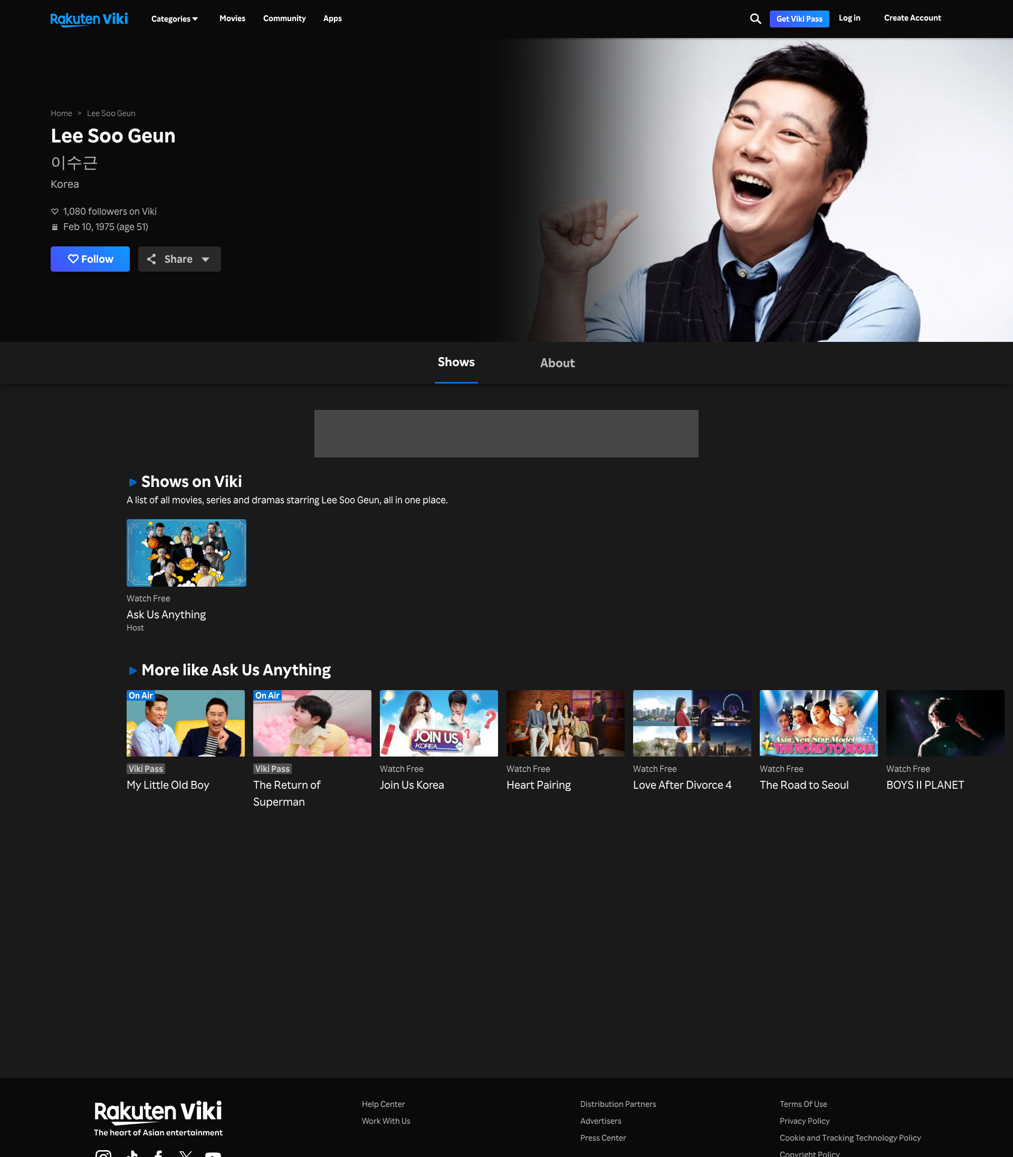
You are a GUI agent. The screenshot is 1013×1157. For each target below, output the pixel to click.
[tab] (456, 363)
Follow (97, 258)
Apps (332, 18)
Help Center (383, 1104)
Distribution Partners (618, 1104)
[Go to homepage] (89, 18)
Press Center (603, 1138)
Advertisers (601, 1121)
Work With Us (386, 1121)
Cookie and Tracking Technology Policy (850, 1138)
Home (61, 113)
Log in (850, 18)
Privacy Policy (805, 1121)
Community (284, 18)
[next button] (862, 732)
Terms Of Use (803, 1104)
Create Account (912, 18)
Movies (232, 18)
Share (179, 258)
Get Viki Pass (800, 19)
